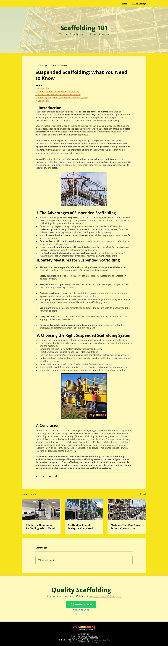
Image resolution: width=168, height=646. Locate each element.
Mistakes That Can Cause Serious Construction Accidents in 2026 (125, 526)
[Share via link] (56, 476)
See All (143, 494)
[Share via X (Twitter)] (43, 476)
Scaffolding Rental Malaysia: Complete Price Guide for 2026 (83, 526)
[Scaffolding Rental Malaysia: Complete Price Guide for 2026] (84, 509)
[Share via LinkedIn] (49, 476)
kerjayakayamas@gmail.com (87, 636)
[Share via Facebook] (36, 476)
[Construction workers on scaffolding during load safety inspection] (127, 509)
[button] (139, 3)
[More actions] (131, 65)
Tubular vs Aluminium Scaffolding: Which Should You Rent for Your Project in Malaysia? (41, 526)
